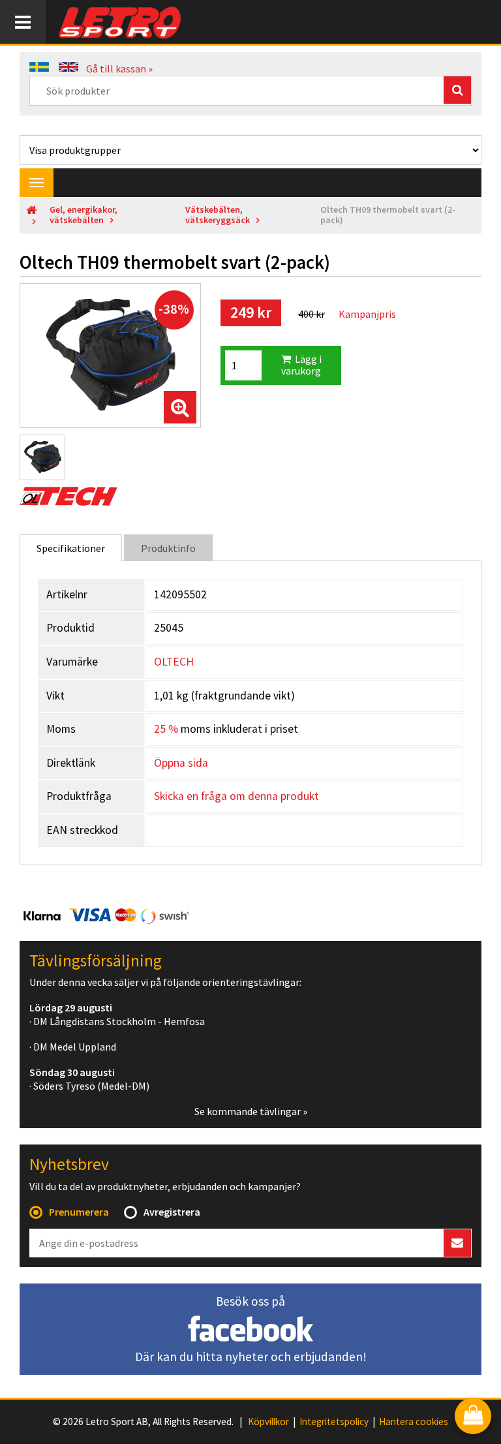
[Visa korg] (473, 1416)
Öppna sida (181, 763)
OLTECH (174, 661)
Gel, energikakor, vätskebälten (83, 215)
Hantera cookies (413, 1422)
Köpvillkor (268, 1422)
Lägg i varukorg (301, 364)
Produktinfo (168, 548)
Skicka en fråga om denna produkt (236, 796)
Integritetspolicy (334, 1422)
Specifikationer (71, 548)
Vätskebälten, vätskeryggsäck (217, 215)
